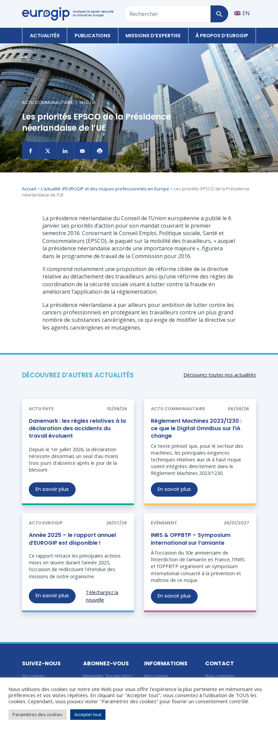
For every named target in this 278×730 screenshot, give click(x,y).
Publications (93, 35)
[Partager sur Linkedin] (65, 150)
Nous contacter (220, 675)
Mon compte (156, 675)
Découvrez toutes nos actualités (219, 375)
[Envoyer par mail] (82, 150)
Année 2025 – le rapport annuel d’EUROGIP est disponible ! (72, 538)
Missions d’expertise (153, 35)
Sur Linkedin (33, 675)
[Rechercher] (219, 13)
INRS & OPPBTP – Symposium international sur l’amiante (191, 538)
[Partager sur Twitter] (47, 150)
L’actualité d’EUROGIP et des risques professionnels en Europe (105, 189)
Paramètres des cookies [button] (38, 714)
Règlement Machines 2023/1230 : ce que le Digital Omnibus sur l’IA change (196, 428)
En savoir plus (52, 489)
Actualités (45, 35)
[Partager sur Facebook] (30, 150)
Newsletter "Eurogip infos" (108, 675)
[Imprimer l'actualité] (99, 150)
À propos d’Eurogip (222, 35)
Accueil (29, 189)
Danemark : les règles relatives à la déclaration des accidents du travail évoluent (77, 428)
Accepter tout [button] (87, 714)
